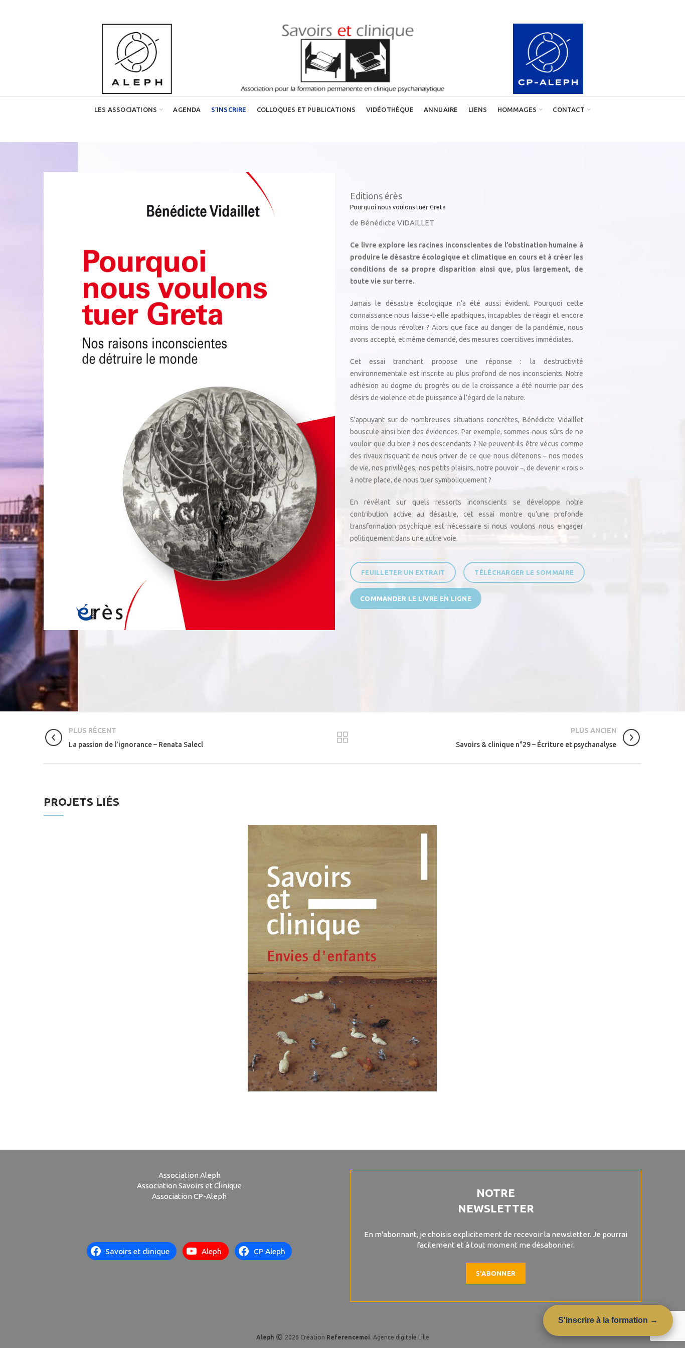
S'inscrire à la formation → (608, 1320)
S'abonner (496, 1273)
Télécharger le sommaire (524, 572)
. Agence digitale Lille (377, 1337)
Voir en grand (429, 832)
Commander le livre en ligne (415, 598)
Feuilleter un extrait (403, 572)
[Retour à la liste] (342, 737)
